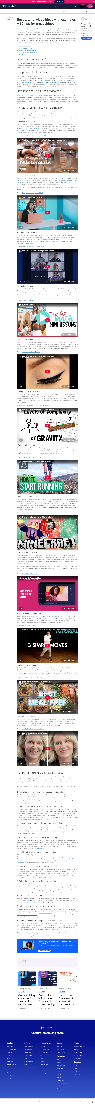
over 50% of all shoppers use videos (50, 82)
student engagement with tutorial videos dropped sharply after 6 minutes (52, 97)
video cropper (22, 862)
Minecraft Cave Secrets (28, 513)
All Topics (10, 11)
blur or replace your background (27, 861)
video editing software (41, 848)
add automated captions (29, 902)
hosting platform (72, 927)
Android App (47, 187)
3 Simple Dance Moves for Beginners (32, 625)
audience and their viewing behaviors (48, 929)
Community (25, 11)
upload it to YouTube (47, 911)
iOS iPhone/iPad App (36, 187)
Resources (45, 6)
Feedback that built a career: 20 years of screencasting (46, 1000)
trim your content (61, 846)
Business (37, 6)
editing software (48, 809)
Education (28, 6)
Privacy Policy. (80, 1101)
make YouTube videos (56, 239)
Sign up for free (86, 38)
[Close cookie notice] (93, 1102)
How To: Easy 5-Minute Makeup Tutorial (33, 729)
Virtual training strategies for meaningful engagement (26, 1000)
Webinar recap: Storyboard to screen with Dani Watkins (67, 1000)
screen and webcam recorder (25, 937)
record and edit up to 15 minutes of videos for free (51, 813)
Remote (46, 11)
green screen (47, 859)
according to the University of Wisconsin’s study (52, 101)
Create (82, 6)
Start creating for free (44, 950)
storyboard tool (27, 875)
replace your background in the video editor (65, 859)
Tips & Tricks (53, 11)
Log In (75, 6)
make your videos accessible (36, 900)
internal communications (45, 913)
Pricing (54, 6)
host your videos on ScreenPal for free (27, 915)
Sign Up (90, 6)
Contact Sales (62, 6)
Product (21, 6)
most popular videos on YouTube (48, 616)
